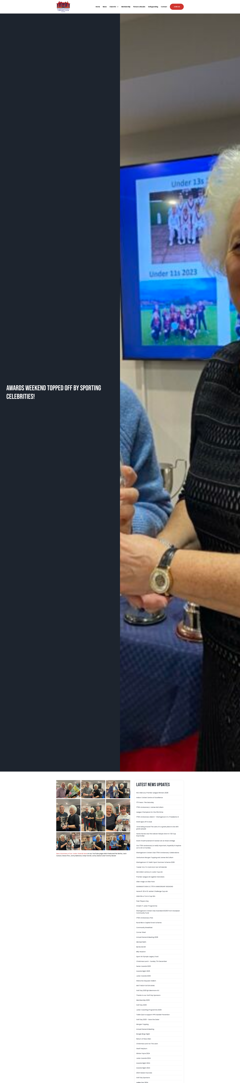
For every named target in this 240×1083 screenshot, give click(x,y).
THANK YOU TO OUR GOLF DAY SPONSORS (151, 867)
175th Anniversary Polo (144, 918)
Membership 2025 (143, 1000)
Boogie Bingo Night (143, 1034)
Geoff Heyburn (141, 1048)
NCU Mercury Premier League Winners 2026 (152, 793)
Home (98, 7)
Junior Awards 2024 (143, 1058)
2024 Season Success (144, 1073)
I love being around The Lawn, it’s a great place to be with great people (157, 828)
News (105, 7)
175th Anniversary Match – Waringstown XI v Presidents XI (157, 817)
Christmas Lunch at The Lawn (147, 1044)
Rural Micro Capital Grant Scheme (149, 923)
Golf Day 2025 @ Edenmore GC (147, 990)
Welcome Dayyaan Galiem (146, 981)
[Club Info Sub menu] (117, 7)
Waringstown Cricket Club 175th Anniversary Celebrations (157, 853)
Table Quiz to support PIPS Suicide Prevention (153, 1015)
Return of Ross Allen (143, 1039)
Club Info (113, 7)
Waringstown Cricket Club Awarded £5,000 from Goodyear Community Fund (158, 912)
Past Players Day (142, 901)
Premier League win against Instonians (150, 877)
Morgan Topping (142, 1024)
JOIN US (177, 7)
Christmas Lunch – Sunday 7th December (151, 961)
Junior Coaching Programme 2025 (149, 1010)
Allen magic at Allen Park (145, 882)
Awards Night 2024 (143, 1063)
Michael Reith (141, 942)
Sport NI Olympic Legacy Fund (147, 956)
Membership (125, 7)
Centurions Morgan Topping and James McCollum (154, 857)
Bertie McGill (141, 947)
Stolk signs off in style (144, 822)
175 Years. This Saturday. (145, 802)
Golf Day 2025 (141, 1005)
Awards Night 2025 (143, 971)
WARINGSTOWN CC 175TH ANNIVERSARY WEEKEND (154, 886)
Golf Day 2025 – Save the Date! (147, 1019)
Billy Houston (141, 952)
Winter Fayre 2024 (143, 1053)
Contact (164, 7)
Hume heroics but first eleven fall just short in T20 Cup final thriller (156, 835)
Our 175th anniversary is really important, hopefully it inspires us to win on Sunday (158, 846)
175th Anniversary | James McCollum (149, 807)
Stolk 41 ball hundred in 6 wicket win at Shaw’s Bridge (155, 841)
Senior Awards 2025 (143, 966)
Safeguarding (153, 7)
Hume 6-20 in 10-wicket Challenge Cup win (152, 891)
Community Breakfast (144, 927)
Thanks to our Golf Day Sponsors (148, 995)
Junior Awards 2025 (143, 976)
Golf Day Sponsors (143, 1078)
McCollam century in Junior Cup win (149, 872)
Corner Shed (141, 932)
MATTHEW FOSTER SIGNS (145, 986)
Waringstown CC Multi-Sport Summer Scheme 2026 (155, 862)
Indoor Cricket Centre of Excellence (149, 797)
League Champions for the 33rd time (149, 812)
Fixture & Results (139, 7)
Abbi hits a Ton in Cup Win (145, 896)
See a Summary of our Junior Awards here (71, 853)
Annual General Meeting (145, 1029)
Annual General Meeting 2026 (147, 937)
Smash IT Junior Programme (146, 906)
